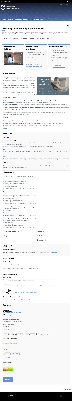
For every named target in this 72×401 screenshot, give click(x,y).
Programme (24, 38)
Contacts (49, 38)
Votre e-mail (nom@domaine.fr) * (11, 338)
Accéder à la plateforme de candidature (26, 292)
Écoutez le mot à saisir (9, 373)
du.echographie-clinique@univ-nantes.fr (13, 312)
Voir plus (5, 128)
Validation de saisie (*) (8, 362)
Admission (15, 38)
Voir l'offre (54, 252)
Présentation (7, 38)
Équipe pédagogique (10, 231)
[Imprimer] (68, 25)
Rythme (39, 231)
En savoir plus (56, 33)
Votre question (6, 346)
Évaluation (40, 240)
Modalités (40, 236)
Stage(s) (6, 236)
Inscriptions (41, 38)
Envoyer (7, 379)
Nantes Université (5, 1)
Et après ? (32, 38)
